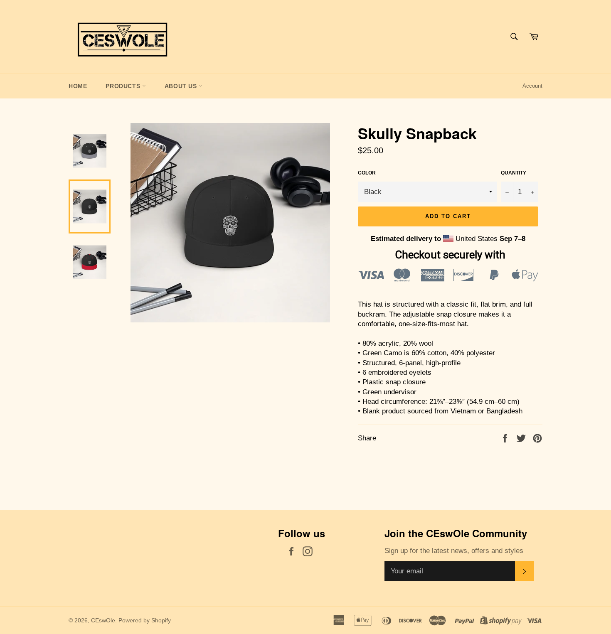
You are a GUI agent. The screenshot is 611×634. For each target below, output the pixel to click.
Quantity (513, 173)
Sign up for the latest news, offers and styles (453, 551)
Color (367, 173)
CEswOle (103, 620)
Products (124, 86)
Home (78, 86)
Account (532, 86)
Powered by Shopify (144, 620)
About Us (182, 86)
